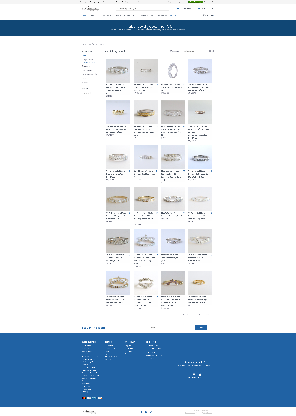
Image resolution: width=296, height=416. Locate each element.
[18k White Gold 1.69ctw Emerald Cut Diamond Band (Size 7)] (145, 71)
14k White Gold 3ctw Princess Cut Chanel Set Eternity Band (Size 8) (198, 174)
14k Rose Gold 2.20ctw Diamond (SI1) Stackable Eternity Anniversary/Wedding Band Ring (198, 132)
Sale (174, 16)
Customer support (89, 378)
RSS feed (108, 359)
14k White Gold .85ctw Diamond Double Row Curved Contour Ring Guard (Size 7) (143, 301)
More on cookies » (210, 2)
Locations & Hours (152, 346)
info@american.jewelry (154, 348)
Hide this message (196, 2)
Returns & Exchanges (90, 356)
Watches (144, 16)
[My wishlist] (208, 15)
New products (110, 348)
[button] (204, 15)
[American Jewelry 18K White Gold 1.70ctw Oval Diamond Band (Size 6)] (173, 71)
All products (109, 346)
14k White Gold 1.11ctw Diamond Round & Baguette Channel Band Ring (171, 175)
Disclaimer (86, 386)
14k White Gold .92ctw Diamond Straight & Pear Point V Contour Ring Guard (144, 259)
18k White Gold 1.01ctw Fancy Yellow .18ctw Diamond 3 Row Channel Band (144, 130)
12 (199, 314)
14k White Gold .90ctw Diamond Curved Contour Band (197, 258)
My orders (129, 348)
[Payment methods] (84, 398)
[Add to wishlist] (129, 84)
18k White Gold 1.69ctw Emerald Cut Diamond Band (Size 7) (143, 87)
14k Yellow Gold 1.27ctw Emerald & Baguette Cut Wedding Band (116, 216)
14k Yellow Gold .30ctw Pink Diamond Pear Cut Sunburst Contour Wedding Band (170, 301)
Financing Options (89, 367)
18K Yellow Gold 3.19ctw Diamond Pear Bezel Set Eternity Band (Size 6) (116, 129)
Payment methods (89, 370)
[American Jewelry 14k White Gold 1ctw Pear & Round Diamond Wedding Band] (118, 241)
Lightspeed (208, 413)
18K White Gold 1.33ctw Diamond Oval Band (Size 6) (144, 174)
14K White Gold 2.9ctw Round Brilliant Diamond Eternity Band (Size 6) (198, 87)
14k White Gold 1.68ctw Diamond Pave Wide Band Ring (116, 174)
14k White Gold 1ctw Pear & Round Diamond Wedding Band (116, 258)
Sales (107, 351)
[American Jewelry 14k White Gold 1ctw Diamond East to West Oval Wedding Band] (200, 199)
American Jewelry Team (91, 373)
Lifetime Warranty (88, 359)
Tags (106, 354)
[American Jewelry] (97, 8)
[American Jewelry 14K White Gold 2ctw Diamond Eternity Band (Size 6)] (173, 241)
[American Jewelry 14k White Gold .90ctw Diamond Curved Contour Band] (200, 241)
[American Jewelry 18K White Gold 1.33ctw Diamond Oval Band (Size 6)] (145, 157)
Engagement (88, 60)
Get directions (151, 358)
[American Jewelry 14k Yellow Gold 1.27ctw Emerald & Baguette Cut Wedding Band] (118, 199)
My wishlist (129, 354)
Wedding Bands (98, 44)
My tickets (129, 351)
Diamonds (94, 16)
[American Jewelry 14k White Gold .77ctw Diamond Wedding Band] (173, 199)
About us (85, 348)
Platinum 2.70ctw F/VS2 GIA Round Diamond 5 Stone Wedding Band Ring (116, 89)
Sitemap (85, 392)
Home (84, 44)
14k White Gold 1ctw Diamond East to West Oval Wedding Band (197, 216)
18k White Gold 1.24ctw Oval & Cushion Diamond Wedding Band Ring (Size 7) (171, 130)
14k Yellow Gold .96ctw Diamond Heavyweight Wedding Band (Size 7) (198, 299)
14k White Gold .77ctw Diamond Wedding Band (171, 214)
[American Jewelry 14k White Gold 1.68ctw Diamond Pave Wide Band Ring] (118, 157)
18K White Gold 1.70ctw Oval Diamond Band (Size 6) (171, 87)
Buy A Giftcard (87, 346)
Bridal (84, 16)
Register (128, 346)
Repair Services (88, 354)
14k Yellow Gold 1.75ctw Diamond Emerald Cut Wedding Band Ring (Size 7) (144, 217)
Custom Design (88, 351)
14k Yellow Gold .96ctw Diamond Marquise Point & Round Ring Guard (116, 299)
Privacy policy (87, 389)
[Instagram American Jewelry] (151, 411)
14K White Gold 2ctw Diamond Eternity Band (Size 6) (171, 258)
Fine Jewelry (107, 16)
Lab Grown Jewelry (122, 16)
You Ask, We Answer (159, 16)
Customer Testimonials (90, 375)
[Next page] (203, 314)
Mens (135, 16)
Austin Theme (190, 413)
